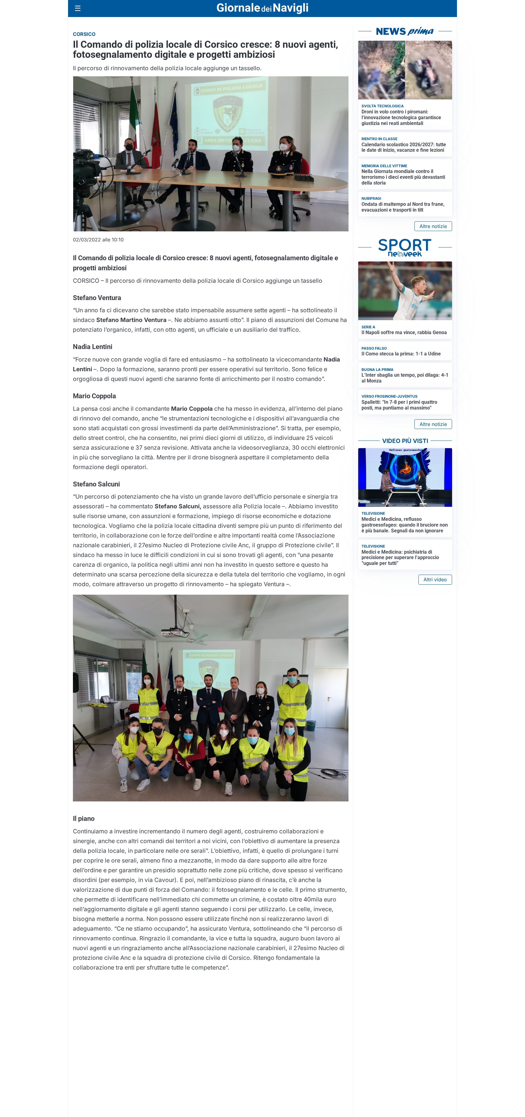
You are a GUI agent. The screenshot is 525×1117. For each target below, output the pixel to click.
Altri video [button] (435, 579)
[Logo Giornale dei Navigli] (262, 8)
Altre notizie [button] (433, 226)
